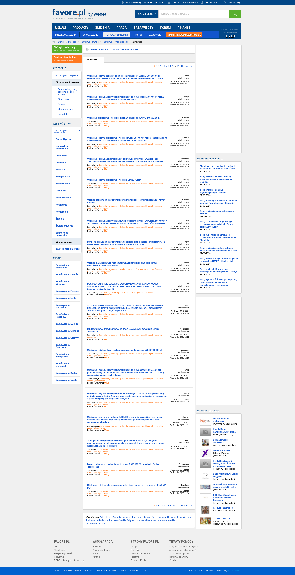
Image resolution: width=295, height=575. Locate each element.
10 (173, 66)
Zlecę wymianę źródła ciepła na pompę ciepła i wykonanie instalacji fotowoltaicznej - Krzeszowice (218, 283)
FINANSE (184, 27)
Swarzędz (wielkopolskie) (225, 421)
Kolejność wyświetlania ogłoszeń (184, 546)
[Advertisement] (219, 99)
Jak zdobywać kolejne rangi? (182, 550)
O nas (57, 546)
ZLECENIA (102, 27)
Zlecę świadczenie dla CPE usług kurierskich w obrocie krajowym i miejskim (216, 181)
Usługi (134, 546)
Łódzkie (154, 517)
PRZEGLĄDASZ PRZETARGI (116, 34)
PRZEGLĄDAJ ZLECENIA (65, 34)
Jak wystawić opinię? (179, 553)
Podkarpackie (92, 520)
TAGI (144, 571)
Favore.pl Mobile (138, 560)
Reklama (97, 546)
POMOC (138, 34)
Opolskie (187, 517)
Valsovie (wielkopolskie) (224, 509)
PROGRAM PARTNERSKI (106, 571)
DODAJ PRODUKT (156, 2)
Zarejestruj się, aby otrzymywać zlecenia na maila (114, 49)
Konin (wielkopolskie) (224, 432)
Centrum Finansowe (140, 553)
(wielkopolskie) (225, 487)
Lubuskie (146, 517)
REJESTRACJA (213, 2)
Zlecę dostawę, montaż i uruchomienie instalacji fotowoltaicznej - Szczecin (218, 203)
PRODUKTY (80, 27)
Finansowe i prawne (89, 42)
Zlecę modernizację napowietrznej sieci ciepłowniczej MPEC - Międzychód (219, 261)
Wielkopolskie (121, 42)
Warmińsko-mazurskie (151, 520)
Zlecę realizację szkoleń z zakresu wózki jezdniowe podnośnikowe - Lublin (218, 251)
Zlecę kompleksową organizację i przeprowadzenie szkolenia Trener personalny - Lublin (216, 225)
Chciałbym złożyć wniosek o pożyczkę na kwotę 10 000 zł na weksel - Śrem (218, 169)
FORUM (165, 27)
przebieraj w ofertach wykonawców (66, 48)
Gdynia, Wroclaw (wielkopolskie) (221, 453)
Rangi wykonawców (178, 557)
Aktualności (59, 550)
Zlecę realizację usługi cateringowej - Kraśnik (217, 214)
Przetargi (72, 42)
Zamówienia (91, 60)
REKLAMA (68, 571)
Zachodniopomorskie (95, 523)
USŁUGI (60, 27)
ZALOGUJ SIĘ (233, 2)
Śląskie (122, 520)
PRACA (122, 27)
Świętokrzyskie (133, 520)
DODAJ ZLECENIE (90, 34)
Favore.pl (80, 13)
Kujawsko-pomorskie (122, 517)
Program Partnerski (101, 550)
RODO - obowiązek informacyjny (69, 560)
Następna (185, 66)
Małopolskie (164, 517)
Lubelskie (136, 517)
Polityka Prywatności (63, 553)
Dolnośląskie (106, 517)
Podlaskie (103, 520)
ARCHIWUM (134, 571)
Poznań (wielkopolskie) (224, 465)
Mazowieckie (177, 517)
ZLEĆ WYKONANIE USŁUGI (185, 2)
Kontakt (96, 557)
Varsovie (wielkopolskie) (224, 442)
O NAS (57, 571)
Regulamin (59, 557)
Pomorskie (114, 520)
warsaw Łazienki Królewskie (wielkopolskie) (225, 521)
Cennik (172, 560)
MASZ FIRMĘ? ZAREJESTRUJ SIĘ (184, 34)
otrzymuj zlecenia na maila (65, 58)
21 (178, 66)
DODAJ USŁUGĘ (133, 2)
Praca (95, 553)
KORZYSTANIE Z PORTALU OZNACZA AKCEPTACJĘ (212, 571)
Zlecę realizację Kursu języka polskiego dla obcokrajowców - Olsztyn (218, 272)
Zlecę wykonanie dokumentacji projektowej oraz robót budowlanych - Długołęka (218, 239)
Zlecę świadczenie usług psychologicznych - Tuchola (213, 192)
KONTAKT (89, 571)
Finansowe (107, 42)
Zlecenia (135, 550)
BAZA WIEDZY (143, 27)
